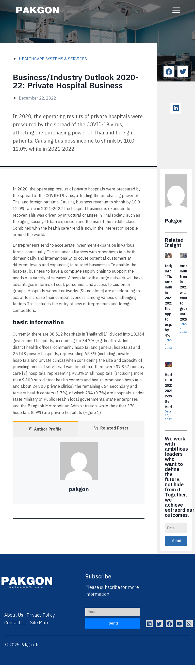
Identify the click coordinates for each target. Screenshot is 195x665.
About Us (13, 615)
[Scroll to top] (181, 657)
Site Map (39, 623)
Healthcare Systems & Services (53, 59)
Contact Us (15, 623)
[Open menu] (176, 10)
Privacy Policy (41, 615)
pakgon (79, 489)
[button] (169, 71)
